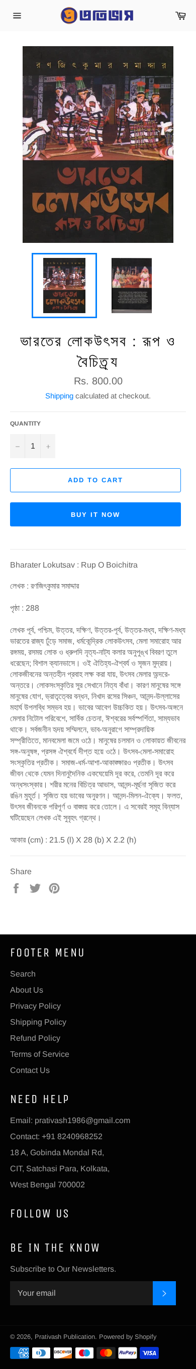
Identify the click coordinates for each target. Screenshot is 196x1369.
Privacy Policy (35, 1006)
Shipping (59, 395)
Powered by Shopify (127, 1336)
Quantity (25, 423)
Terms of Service (39, 1054)
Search (23, 974)
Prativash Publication (65, 1336)
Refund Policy (35, 1038)
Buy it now (95, 514)
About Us (26, 990)
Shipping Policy (38, 1022)
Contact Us (30, 1070)
